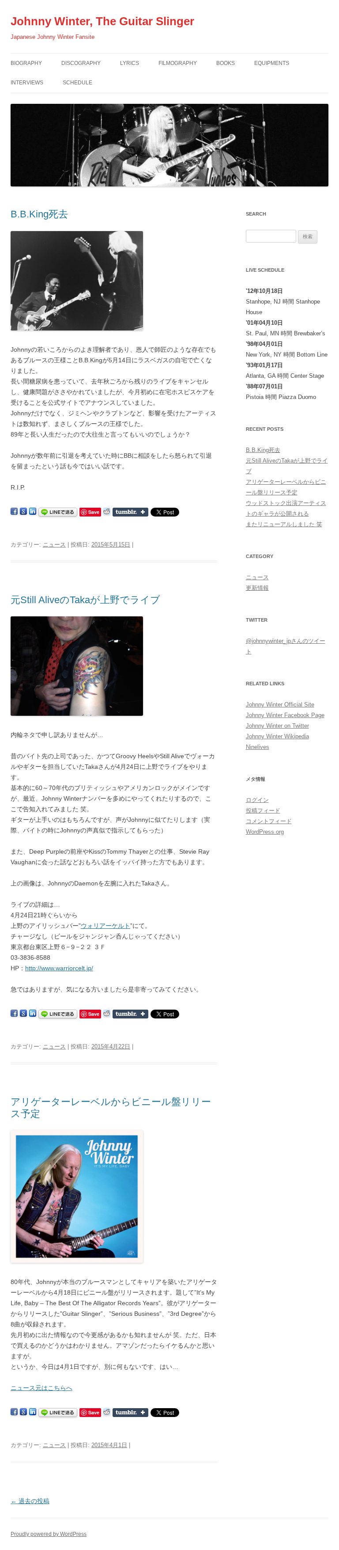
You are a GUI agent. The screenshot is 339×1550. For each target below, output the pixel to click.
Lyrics (129, 63)
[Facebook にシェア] (14, 511)
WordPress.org (265, 831)
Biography (26, 63)
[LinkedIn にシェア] (32, 511)
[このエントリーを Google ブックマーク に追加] (23, 511)
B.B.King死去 (39, 214)
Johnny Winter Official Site (280, 704)
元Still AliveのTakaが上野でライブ (85, 599)
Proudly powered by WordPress (49, 1534)
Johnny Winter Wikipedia (277, 736)
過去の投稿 (30, 1500)
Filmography (177, 63)
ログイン (257, 800)
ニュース (54, 544)
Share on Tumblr (130, 512)
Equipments (271, 63)
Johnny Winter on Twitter (277, 725)
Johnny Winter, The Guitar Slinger (102, 21)
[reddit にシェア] (106, 511)
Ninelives (257, 747)
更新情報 (257, 588)
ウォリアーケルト (105, 925)
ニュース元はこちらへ (41, 1387)
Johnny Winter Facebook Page (285, 715)
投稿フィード (263, 810)
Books (225, 63)
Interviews (27, 83)
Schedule (77, 83)
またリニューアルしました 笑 (284, 524)
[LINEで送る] (57, 511)
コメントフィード (269, 821)
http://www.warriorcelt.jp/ (59, 968)
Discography (81, 63)
